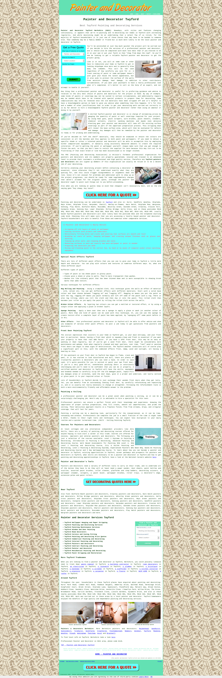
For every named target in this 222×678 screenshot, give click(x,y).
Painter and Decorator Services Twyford (87, 517)
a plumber (127, 566)
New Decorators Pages (72, 661)
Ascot (99, 633)
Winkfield (90, 631)
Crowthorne (102, 631)
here (154, 457)
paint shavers (144, 119)
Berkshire (106, 629)
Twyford (109, 202)
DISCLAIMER (156, 14)
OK (151, 677)
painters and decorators (72, 157)
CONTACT (148, 14)
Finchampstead (116, 631)
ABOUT (142, 14)
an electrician (77, 566)
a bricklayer (152, 566)
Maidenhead (144, 629)
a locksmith (103, 566)
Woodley (64, 633)
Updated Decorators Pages (87, 661)
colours (153, 137)
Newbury (128, 631)
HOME (131, 14)
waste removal (87, 564)
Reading (156, 631)
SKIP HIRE (142, 571)
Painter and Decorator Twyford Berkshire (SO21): (86, 30)
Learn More (143, 677)
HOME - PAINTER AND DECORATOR (111, 654)
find (68, 494)
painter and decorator (139, 55)
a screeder (97, 569)
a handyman (74, 569)
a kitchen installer (149, 569)
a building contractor (118, 564)
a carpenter (98, 571)
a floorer (121, 571)
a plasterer (75, 571)
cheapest (118, 186)
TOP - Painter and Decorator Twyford (77, 645)
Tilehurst (78, 631)
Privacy (160, 661)
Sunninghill (66, 631)
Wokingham (81, 633)
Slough (72, 633)
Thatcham (91, 633)
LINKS (137, 14)
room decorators (150, 564)
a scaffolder (121, 569)
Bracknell (111, 633)
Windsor (137, 631)
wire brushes (130, 119)
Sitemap (62, 661)
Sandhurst (155, 629)
